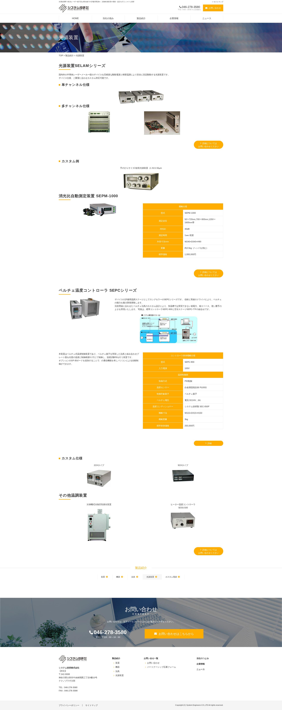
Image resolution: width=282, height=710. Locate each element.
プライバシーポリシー (69, 705)
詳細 (210, 443)
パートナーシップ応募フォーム (161, 667)
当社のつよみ (203, 658)
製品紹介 (141, 18)
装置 (103, 577)
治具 (133, 577)
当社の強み (108, 18)
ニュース (206, 18)
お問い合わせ (215, 8)
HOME (75, 18)
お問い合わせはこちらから (176, 633)
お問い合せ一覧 (151, 658)
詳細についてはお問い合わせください (208, 145)
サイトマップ (218, 2)
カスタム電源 (171, 577)
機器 (118, 577)
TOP (61, 55)
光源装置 (150, 577)
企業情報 (174, 18)
